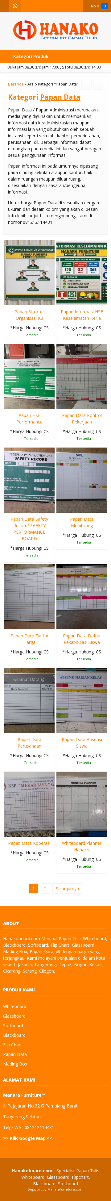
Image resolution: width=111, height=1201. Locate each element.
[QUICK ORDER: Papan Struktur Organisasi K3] (8, 299)
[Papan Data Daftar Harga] (29, 596)
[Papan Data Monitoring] (81, 479)
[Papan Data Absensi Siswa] (81, 700)
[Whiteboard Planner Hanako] (81, 804)
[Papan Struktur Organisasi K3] (29, 272)
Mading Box (15, 1064)
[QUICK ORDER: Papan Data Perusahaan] (8, 727)
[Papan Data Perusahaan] (29, 700)
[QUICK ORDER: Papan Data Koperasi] (8, 831)
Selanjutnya (67, 888)
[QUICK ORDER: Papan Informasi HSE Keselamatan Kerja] (60, 299)
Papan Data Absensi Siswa (82, 742)
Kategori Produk (30, 56)
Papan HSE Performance (29, 418)
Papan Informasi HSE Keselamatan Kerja (82, 315)
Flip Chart (12, 1045)
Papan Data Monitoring (82, 522)
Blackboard (14, 1035)
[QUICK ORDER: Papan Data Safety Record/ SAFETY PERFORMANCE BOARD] (8, 507)
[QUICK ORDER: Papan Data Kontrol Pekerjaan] (60, 403)
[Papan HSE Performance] (29, 376)
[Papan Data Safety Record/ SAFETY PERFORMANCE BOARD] (29, 479)
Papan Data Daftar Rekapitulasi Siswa (82, 639)
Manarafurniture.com (65, 1189)
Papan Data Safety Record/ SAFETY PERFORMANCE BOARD (29, 528)
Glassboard (14, 1016)
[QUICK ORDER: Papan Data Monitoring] (60, 507)
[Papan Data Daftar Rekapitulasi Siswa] (81, 596)
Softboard (13, 1025)
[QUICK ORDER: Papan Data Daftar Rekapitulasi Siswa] (60, 623)
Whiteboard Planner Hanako (81, 846)
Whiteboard (14, 1006)
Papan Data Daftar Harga (29, 639)
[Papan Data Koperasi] (29, 804)
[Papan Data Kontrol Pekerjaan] (81, 376)
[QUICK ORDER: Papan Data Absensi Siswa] (60, 727)
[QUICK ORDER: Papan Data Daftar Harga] (8, 623)
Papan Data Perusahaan (29, 742)
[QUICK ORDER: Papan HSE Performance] (8, 403)
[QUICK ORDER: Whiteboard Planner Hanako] (60, 831)
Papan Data (15, 1054)
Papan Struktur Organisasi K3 (29, 315)
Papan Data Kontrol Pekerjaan (82, 418)
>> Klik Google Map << (27, 1138)
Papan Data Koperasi (29, 843)
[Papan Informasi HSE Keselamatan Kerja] (81, 272)
